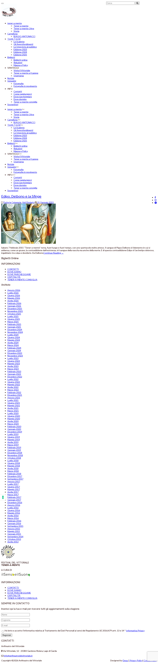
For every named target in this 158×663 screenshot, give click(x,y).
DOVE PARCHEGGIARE (19, 274)
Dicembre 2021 (14, 395)
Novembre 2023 (15, 355)
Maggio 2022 (13, 384)
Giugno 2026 (13, 295)
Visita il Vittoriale (22, 70)
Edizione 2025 (20, 54)
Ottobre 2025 (14, 313)
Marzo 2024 (13, 345)
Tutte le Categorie (12, 202)
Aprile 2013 (13, 541)
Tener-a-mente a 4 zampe (26, 73)
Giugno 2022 (13, 382)
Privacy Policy (136, 660)
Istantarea (19, 75)
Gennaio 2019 (14, 450)
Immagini (11, 81)
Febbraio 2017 (14, 497)
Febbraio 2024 (14, 348)
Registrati (6, 635)
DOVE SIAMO (14, 271)
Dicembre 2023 (14, 353)
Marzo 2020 (13, 424)
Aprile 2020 (13, 421)
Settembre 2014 (15, 536)
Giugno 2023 (13, 361)
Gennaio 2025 (14, 327)
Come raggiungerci (23, 94)
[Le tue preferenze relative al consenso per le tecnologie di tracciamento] (3, 497)
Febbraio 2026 (14, 303)
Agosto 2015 (13, 528)
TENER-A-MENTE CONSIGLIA (22, 279)
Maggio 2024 (13, 340)
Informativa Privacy (135, 630)
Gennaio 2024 (14, 350)
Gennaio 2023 (14, 374)
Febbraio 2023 (14, 371)
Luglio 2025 (13, 316)
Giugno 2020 (13, 416)
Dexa (125, 660)
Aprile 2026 (13, 300)
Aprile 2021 (13, 408)
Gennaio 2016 (14, 523)
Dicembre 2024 (14, 329)
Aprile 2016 (13, 515)
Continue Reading (54, 253)
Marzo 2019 (13, 444)
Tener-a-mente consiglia (25, 102)
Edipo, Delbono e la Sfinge (21, 196)
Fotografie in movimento (25, 86)
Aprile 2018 (13, 468)
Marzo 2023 (13, 368)
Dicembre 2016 (14, 502)
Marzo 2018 (13, 471)
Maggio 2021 (13, 405)
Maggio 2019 (13, 439)
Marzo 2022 (13, 389)
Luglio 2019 (13, 434)
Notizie (10, 78)
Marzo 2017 (13, 494)
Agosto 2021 (13, 397)
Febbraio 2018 (14, 473)
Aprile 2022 (13, 387)
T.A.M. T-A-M (13, 39)
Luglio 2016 (13, 507)
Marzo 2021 (13, 410)
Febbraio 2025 (14, 324)
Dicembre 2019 (14, 431)
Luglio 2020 (13, 413)
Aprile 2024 (13, 342)
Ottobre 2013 (14, 539)
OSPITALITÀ (13, 277)
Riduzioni (18, 62)
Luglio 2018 (13, 460)
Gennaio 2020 (14, 429)
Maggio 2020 (13, 418)
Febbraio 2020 (14, 426)
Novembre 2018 (15, 455)
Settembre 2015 (15, 526)
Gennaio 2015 (14, 534)
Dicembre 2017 (14, 476)
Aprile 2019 (13, 442)
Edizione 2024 (20, 52)
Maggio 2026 (13, 298)
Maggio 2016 (13, 513)
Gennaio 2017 (14, 500)
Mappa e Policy (21, 65)
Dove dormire (20, 99)
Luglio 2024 (13, 334)
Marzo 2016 (13, 518)
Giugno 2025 (13, 319)
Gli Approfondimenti (23, 44)
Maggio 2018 (13, 465)
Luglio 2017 (13, 484)
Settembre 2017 (15, 479)
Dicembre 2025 (14, 308)
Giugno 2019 (13, 437)
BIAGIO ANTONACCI (24, 36)
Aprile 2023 (13, 366)
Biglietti (11, 57)
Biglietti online (20, 60)
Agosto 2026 (13, 290)
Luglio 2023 (13, 358)
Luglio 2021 (13, 400)
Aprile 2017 (13, 492)
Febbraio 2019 (14, 447)
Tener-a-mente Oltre (24, 28)
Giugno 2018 (13, 463)
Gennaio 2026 (14, 306)
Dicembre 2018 (14, 452)
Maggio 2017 (13, 489)
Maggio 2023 (13, 363)
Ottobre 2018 (14, 458)
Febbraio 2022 (14, 392)
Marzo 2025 (13, 321)
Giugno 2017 (13, 486)
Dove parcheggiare (23, 96)
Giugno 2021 (13, 403)
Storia (16, 31)
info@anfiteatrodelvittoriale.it (18, 655)
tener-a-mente (14, 23)
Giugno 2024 (13, 337)
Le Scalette (19, 41)
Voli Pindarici (28, 202)
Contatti (18, 91)
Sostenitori (12, 104)
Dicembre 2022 (14, 376)
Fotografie (19, 83)
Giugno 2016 (13, 510)
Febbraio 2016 (14, 520)
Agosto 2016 (13, 505)
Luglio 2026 (13, 292)
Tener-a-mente (21, 26)
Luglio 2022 (13, 379)
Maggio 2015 (13, 531)
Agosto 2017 (13, 481)
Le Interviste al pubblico (25, 46)
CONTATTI (13, 269)
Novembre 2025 (15, 311)
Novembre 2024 (15, 332)
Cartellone (12, 33)
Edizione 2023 (20, 49)
